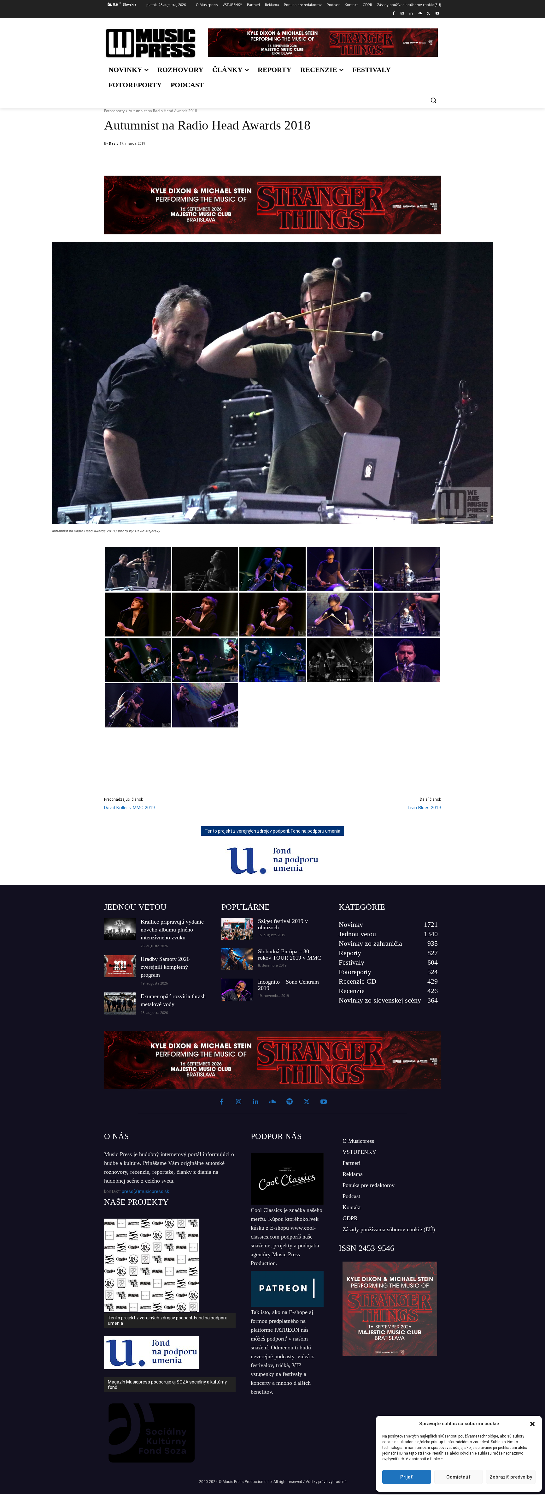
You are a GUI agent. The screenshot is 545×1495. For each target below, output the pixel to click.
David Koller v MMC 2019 (129, 808)
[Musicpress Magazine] (150, 43)
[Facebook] (393, 13)
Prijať (406, 1477)
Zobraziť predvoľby (510, 1477)
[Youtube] (437, 13)
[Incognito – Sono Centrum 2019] (237, 990)
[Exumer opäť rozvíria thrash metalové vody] (120, 1003)
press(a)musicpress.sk (145, 1191)
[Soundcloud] (420, 13)
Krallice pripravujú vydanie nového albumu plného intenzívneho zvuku (172, 930)
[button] (532, 1424)
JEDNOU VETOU (135, 907)
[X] (428, 13)
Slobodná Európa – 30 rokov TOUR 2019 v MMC (289, 954)
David (114, 144)
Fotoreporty (114, 110)
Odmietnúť (458, 1477)
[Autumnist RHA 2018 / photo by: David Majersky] (138, 569)
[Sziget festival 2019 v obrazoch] (237, 929)
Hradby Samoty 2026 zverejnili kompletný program (165, 967)
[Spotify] (289, 1102)
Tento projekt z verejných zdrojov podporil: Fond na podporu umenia (272, 831)
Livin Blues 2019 (424, 808)
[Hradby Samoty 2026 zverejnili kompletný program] (120, 966)
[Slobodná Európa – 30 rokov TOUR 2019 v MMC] (237, 959)
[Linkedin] (411, 13)
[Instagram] (402, 13)
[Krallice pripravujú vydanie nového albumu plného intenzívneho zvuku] (120, 929)
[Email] (314, 160)
